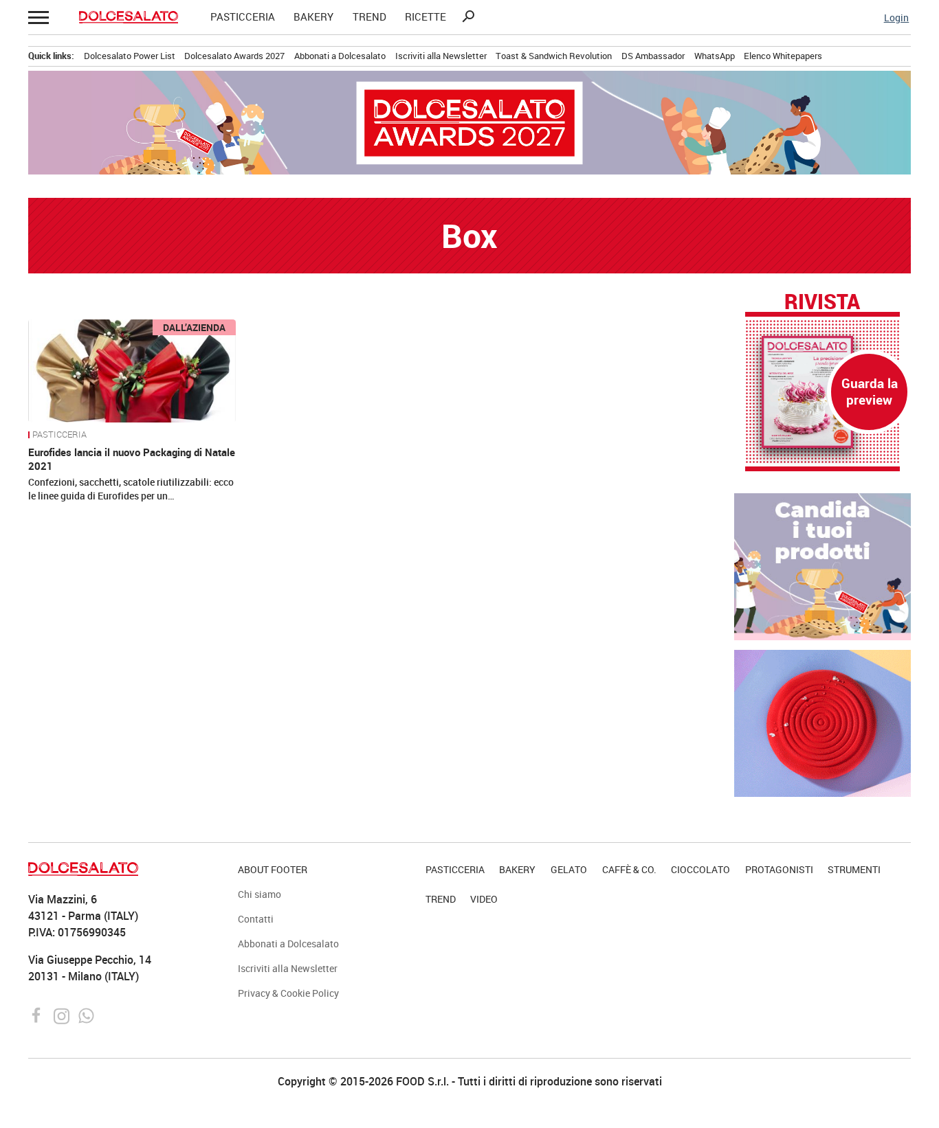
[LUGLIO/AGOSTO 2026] (822, 392)
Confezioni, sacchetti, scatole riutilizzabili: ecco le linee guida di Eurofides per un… (131, 488)
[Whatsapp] (86, 1014)
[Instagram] (63, 1014)
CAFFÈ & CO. (629, 869)
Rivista (822, 302)
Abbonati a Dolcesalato (340, 55)
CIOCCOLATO (700, 869)
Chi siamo (259, 894)
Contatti (256, 918)
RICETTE (425, 17)
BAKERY (313, 17)
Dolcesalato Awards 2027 (234, 55)
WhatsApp (714, 55)
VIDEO (484, 898)
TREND (369, 17)
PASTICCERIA (242, 17)
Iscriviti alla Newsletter (441, 55)
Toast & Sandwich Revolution (554, 55)
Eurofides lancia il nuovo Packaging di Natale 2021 (131, 459)
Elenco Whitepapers (783, 55)
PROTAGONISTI (779, 869)
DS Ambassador (653, 55)
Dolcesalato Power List (129, 55)
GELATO (569, 869)
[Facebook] (38, 1014)
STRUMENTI (854, 869)
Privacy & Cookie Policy (288, 993)
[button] (37, 17)
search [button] (468, 16)
